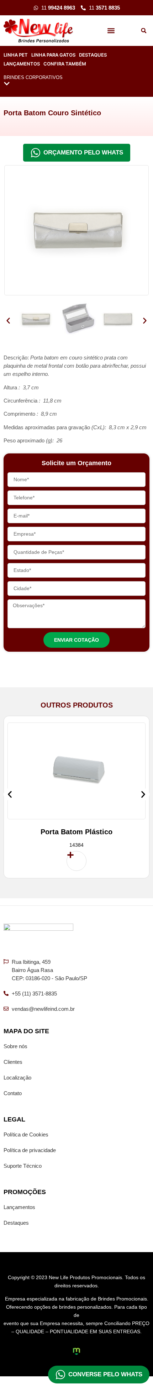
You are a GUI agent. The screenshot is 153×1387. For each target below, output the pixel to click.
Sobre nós (15, 1046)
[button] (111, 31)
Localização (17, 1078)
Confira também (64, 64)
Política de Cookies (26, 1134)
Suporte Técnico (23, 1166)
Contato (13, 1093)
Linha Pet (16, 55)
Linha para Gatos (53, 55)
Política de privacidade (30, 1150)
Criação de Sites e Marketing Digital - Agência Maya (76, 1351)
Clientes (13, 1062)
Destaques (93, 55)
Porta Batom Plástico (76, 832)
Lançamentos (22, 64)
